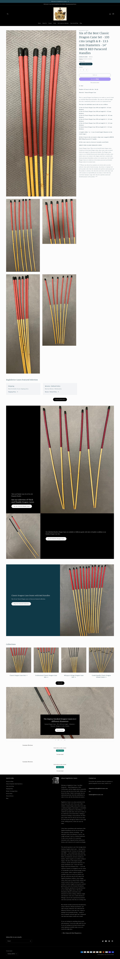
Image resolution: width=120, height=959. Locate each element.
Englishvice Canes (103, 954)
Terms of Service (10, 795)
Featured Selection (60, 399)
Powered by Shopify (110, 954)
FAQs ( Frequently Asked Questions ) (14, 783)
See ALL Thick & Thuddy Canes (22, 506)
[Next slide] (61, 740)
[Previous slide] (55, 740)
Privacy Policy (9, 793)
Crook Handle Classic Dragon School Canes (101, 676)
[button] (7, 14)
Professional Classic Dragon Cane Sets (46, 676)
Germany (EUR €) (11, 953)
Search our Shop (9, 781)
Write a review (60, 750)
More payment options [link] (95, 82)
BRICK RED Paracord (86, 64)
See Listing (60, 730)
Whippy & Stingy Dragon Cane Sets (74, 676)
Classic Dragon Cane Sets (18, 675)
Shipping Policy (12, 391)
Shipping (81, 58)
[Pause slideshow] (64, 740)
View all (60, 683)
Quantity (81, 67)
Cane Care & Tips (10, 786)
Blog (7, 798)
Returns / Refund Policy (51, 391)
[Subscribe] (30, 941)
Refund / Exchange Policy (12, 791)
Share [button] (82, 85)
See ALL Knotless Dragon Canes (56, 538)
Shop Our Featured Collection (21, 603)
